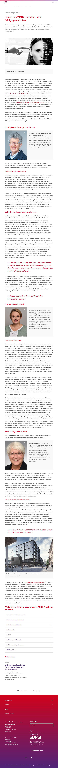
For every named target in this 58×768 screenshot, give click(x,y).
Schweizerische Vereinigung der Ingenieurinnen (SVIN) (30, 102)
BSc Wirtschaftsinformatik (13, 640)
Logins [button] (6, 709)
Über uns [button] (7, 704)
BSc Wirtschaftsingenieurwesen (15, 645)
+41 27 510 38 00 (12, 729)
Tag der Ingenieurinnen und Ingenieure (34, 582)
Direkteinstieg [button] (8, 700)
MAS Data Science (11, 650)
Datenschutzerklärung (20, 765)
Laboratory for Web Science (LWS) (15, 615)
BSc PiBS (8, 635)
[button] (30, 691)
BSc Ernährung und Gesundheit (14, 620)
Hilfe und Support (9, 713)
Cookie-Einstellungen (30, 765)
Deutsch (33, 725)
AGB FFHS (38, 765)
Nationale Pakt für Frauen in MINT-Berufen (17, 94)
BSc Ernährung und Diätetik (13, 625)
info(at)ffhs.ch (8, 731)
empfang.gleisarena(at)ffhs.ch (11, 744)
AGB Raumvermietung (45, 765)
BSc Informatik (10, 630)
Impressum (13, 765)
